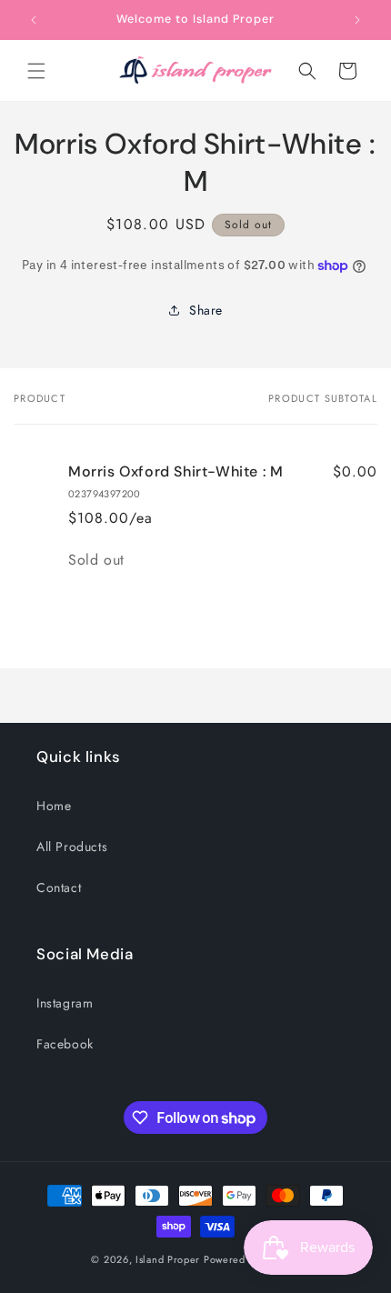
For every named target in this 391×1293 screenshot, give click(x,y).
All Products (71, 846)
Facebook (65, 1044)
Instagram (64, 1003)
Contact (58, 887)
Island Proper (167, 1259)
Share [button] (206, 310)
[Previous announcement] (34, 20)
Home (53, 806)
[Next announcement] (357, 20)
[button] (36, 71)
